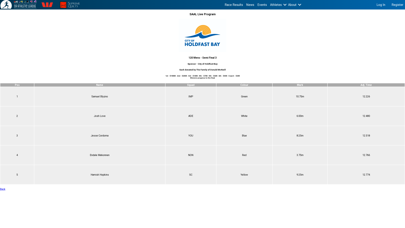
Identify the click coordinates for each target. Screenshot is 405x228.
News (250, 5)
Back (2, 189)
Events (262, 5)
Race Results (234, 5)
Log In (381, 5)
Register (397, 5)
